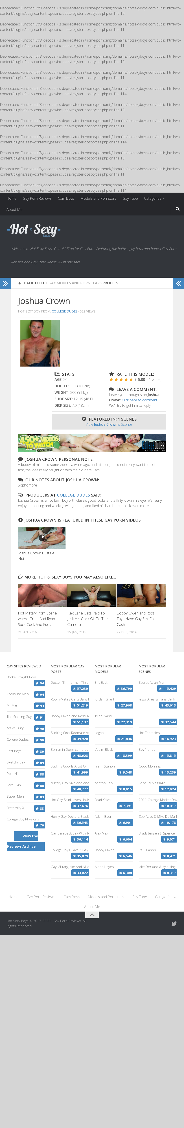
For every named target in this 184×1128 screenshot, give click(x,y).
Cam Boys (66, 198)
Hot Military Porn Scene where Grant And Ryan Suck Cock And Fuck (37, 618)
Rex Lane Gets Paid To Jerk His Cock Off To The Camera (87, 618)
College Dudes (64, 311)
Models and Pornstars (98, 198)
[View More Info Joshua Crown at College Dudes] (40, 343)
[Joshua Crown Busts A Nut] (42, 538)
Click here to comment (139, 400)
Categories (152, 198)
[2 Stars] (116, 379)
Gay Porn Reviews (37, 198)
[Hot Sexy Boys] (34, 230)
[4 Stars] (126, 379)
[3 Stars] (121, 379)
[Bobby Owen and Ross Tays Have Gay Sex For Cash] (141, 595)
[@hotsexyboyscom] (174, 923)
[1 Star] (111, 379)
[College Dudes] (92, 450)
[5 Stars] (131, 379)
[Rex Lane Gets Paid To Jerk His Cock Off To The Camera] (91, 595)
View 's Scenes (109, 424)
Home (11, 198)
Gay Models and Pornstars (75, 283)
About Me (14, 209)
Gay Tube (130, 198)
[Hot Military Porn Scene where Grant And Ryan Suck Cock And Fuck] (42, 595)
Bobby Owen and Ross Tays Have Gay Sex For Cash (136, 618)
